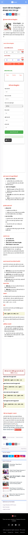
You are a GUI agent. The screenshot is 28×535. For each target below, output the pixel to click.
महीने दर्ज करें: (7, 117)
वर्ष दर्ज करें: (7, 124)
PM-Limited (22, 530)
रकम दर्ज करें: (7, 88)
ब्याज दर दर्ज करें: (8, 96)
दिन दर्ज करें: (7, 110)
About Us (22, 532)
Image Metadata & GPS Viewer (9, 505)
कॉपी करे (9, 140)
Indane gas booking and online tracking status (16, 483)
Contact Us (10, 532)
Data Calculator (6, 507)
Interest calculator (19, 437)
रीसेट (19, 64)
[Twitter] (10, 14)
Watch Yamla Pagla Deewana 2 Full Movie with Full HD (17, 471)
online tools (5, 439)
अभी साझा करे (18, 429)
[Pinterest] (13, 14)
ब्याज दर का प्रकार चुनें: (9, 103)
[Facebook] (7, 14)
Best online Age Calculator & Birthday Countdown (17, 494)
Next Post (23, 448)
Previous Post (5, 448)
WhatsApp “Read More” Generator (16, 465)
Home (4, 532)
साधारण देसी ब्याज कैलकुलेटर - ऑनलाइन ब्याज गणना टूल (17, 477)
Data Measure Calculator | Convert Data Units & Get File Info (17, 489)
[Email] (16, 14)
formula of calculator (10, 437)
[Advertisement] (14, 158)
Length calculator (6, 509)
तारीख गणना (9, 64)
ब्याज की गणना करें (14, 132)
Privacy (16, 532)
